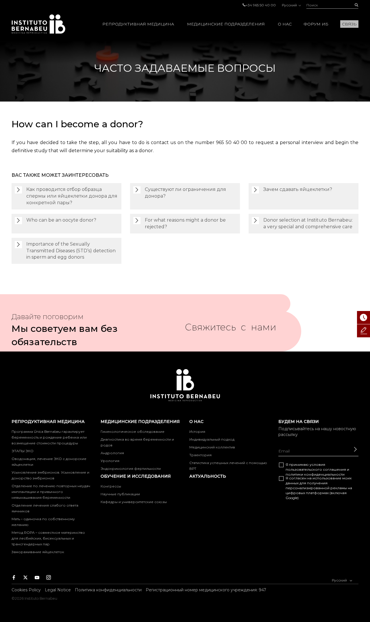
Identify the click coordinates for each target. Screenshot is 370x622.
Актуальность (207, 476)
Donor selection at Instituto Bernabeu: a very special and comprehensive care (308, 223)
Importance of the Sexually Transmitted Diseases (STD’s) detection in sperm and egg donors (71, 250)
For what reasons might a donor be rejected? (185, 223)
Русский (290, 5)
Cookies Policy (26, 589)
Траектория (200, 455)
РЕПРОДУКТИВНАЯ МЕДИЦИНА (138, 24)
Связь (349, 24)
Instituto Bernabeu (38, 24)
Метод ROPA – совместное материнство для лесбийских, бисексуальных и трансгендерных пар (48, 538)
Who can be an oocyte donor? (61, 220)
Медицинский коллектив (212, 447)
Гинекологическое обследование (132, 431)
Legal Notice (58, 589)
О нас (285, 24)
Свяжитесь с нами (230, 329)
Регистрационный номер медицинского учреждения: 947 (206, 589)
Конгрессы (111, 486)
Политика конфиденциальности (108, 589)
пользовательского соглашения (316, 469)
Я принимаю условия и (317, 469)
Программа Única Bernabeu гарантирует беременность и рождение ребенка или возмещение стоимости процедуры (49, 437)
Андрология (112, 453)
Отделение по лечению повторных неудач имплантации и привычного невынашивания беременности (51, 492)
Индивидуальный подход (211, 439)
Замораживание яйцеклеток (38, 552)
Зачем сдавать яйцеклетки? (297, 189)
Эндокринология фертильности (131, 468)
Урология (110, 461)
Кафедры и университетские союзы (134, 502)
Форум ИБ (316, 24)
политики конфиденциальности (315, 474)
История (197, 431)
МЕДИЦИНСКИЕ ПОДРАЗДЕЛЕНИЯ (226, 24)
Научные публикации (120, 494)
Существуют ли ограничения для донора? (185, 193)
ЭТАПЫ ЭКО (23, 451)
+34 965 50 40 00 (261, 5)
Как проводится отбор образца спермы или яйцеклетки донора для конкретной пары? (71, 196)
